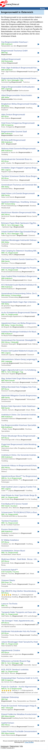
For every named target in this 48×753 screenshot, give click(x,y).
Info (21, 746)
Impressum (5, 746)
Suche (42, 9)
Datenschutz (14, 746)
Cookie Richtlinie (29, 742)
